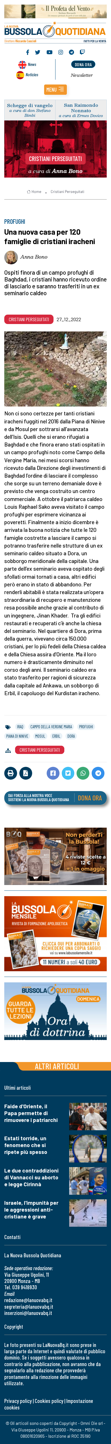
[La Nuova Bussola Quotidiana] (55, 31)
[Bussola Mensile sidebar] (55, 933)
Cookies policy (49, 1400)
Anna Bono (34, 256)
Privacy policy (18, 1400)
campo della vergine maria (51, 726)
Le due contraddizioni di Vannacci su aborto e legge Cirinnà (31, 1177)
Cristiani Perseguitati (55, 158)
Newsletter (82, 75)
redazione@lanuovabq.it (28, 1300)
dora (71, 736)
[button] (55, 89)
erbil (56, 736)
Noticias (32, 74)
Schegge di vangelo (30, 105)
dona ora (83, 64)
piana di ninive (17, 736)
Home (36, 191)
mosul (40, 736)
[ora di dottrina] (55, 1011)
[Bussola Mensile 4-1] (55, 856)
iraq (20, 726)
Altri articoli (57, 1066)
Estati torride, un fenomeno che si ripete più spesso (25, 1145)
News (32, 64)
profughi (86, 726)
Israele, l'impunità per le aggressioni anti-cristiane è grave (31, 1209)
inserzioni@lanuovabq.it (28, 1313)
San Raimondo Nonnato (81, 107)
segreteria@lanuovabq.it (28, 1306)
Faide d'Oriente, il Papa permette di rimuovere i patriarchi (31, 1113)
